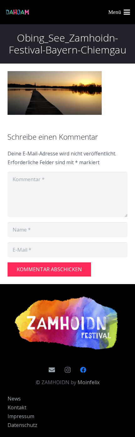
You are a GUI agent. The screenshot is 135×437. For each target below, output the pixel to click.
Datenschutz (22, 425)
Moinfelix (89, 382)
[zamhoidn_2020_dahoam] (17, 12)
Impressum (21, 416)
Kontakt (17, 407)
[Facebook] (83, 370)
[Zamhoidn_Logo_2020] (67, 323)
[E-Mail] (52, 370)
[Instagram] (67, 370)
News (14, 398)
